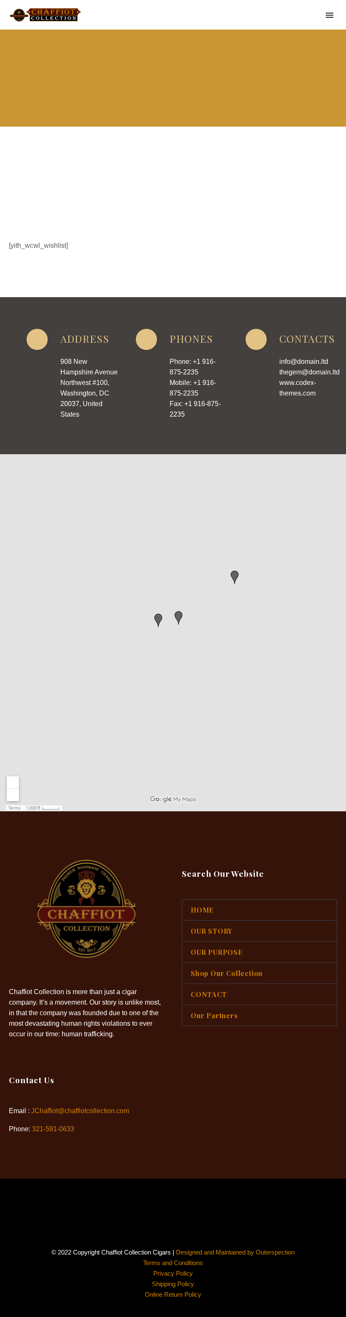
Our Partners (214, 1015)
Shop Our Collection (227, 973)
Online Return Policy (173, 1294)
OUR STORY (201, 27)
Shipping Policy (173, 1284)
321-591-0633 (53, 1129)
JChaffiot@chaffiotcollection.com (80, 1110)
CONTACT (209, 994)
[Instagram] (178, 1201)
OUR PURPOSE (262, 27)
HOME (154, 27)
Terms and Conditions (173, 1263)
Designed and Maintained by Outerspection (235, 1252)
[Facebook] (167, 1201)
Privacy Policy (173, 1273)
